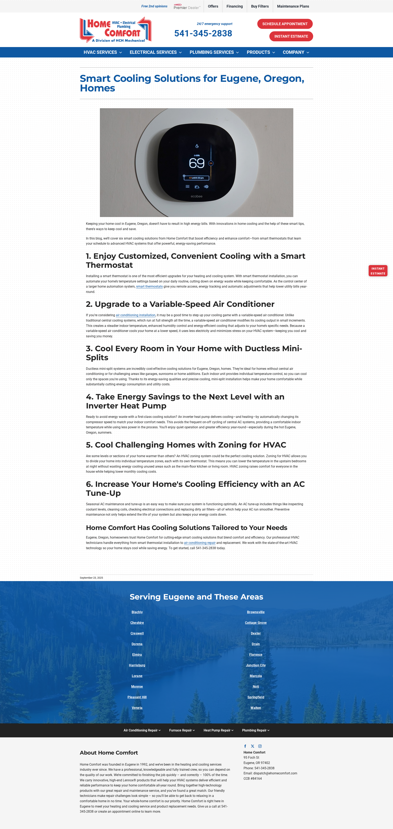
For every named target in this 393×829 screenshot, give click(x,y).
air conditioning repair (200, 543)
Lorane (137, 676)
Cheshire (137, 623)
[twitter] (252, 746)
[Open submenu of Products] (274, 52)
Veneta (137, 708)
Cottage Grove (256, 623)
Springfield (255, 697)
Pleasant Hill (137, 697)
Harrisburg (137, 665)
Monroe (137, 686)
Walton (256, 708)
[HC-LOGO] (115, 18)
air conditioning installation (135, 315)
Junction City (256, 665)
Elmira (137, 655)
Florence (256, 655)
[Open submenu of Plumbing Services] (238, 52)
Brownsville (256, 612)
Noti (256, 686)
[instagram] (260, 746)
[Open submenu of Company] (308, 52)
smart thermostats (149, 286)
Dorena (137, 644)
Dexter (256, 633)
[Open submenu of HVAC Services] (121, 52)
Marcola (256, 676)
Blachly (137, 612)
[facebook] (245, 746)
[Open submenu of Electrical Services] (181, 52)
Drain (256, 644)
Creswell (137, 633)
